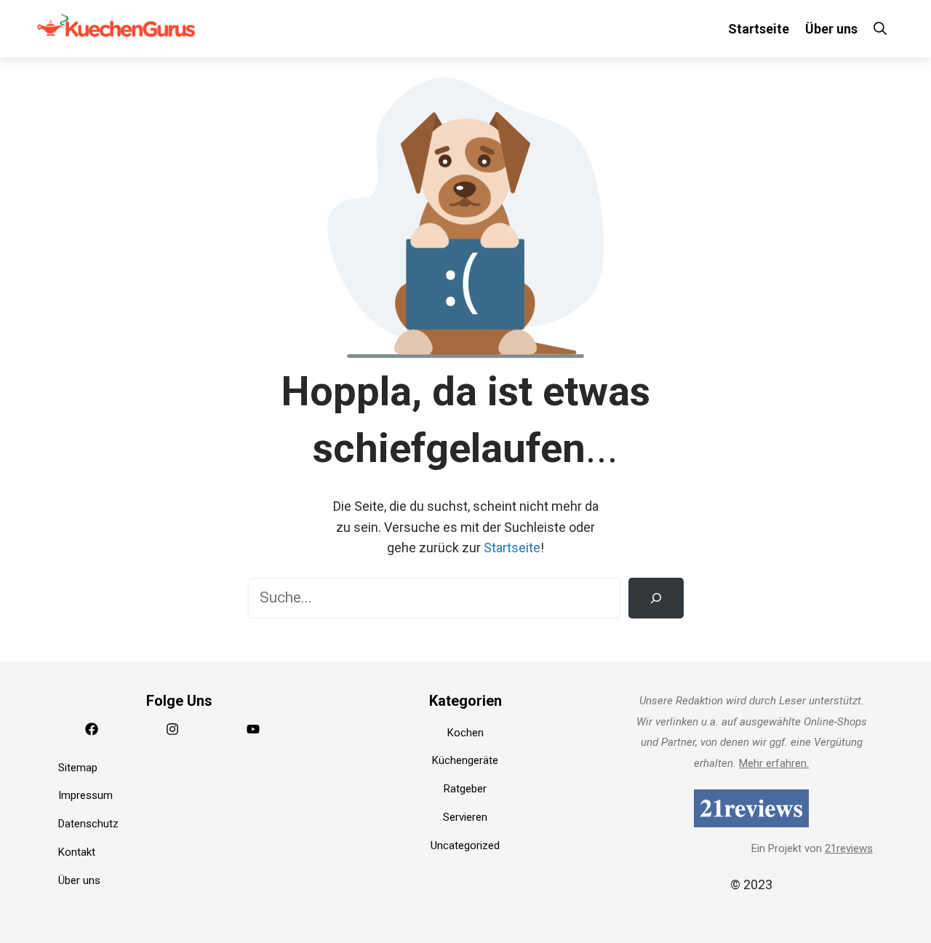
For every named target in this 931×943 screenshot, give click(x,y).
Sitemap (77, 767)
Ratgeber (465, 788)
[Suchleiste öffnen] (880, 28)
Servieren (465, 817)
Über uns (831, 28)
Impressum (85, 795)
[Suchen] (656, 598)
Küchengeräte (465, 760)
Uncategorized (465, 845)
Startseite (758, 28)
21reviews (849, 848)
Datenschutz (88, 823)
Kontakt (76, 852)
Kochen (465, 732)
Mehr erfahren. (774, 763)
